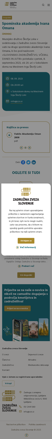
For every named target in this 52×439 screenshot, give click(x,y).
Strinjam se (26, 241)
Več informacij (28, 247)
